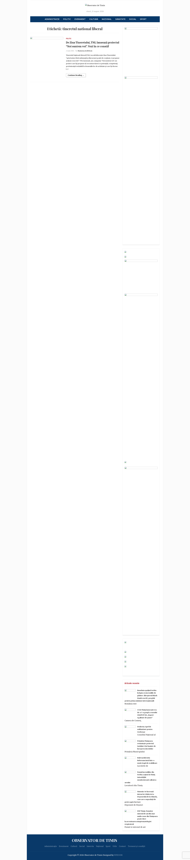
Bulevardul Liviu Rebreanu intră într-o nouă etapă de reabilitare (147, 760)
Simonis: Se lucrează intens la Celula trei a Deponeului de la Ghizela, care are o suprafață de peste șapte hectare (141, 797)
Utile (115, 846)
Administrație (52, 19)
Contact (122, 846)
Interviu (90, 846)
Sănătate (120, 19)
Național (107, 19)
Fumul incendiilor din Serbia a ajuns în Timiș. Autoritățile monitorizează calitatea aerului (140, 777)
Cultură (93, 19)
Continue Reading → (76, 75)
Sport (143, 19)
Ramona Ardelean (85, 51)
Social (132, 19)
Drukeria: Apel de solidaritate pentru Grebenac (144, 729)
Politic (67, 19)
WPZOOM (118, 855)
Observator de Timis (94, 840)
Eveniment (80, 19)
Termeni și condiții (136, 846)
